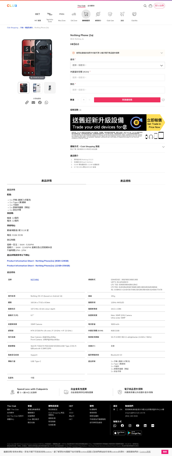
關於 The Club (13, 409)
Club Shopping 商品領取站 (56, 414)
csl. (70, 409)
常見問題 (52, 421)
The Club (81, 6)
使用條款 (93, 413)
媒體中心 (10, 419)
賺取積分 (31, 413)
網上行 (71, 416)
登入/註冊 (159, 5)
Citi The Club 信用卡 (15, 416)
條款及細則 (94, 416)
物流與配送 (52, 409)
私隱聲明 (93, 409)
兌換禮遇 (31, 416)
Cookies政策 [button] (145, 451)
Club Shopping (12, 28)
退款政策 (52, 418)
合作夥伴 (91, 6)
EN (121, 409)
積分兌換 (31, 422)
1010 (71, 413)
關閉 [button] (165, 452)
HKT (71, 419)
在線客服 (52, 425)
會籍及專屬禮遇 (34, 409)
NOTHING (35, 279)
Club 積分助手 (33, 419)
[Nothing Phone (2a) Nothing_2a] (23, 87)
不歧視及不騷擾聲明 (98, 419)
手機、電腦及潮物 (26, 28)
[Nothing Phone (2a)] (36, 87)
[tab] (46, 180)
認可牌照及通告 (96, 422)
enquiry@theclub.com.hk (135, 413)
